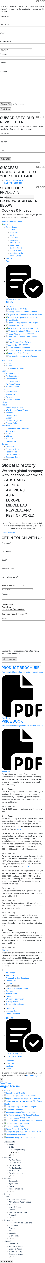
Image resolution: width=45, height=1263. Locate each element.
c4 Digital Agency (33, 1075)
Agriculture (10, 394)
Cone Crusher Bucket (33, 1120)
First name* (5, 16)
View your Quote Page (13, 180)
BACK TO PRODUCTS (13, 183)
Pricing (4, 402)
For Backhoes (11, 379)
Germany (14, 240)
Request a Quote (13, 449)
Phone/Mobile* (6, 41)
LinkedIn (9, 1068)
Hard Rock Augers (30, 323)
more (19, 829)
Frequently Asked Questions (17, 428)
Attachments (7, 360)
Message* (4, 71)
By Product (10, 306)
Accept (19, 222)
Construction (11, 392)
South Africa (15, 250)
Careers (9, 418)
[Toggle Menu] (1, 1080)
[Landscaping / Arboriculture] (13, 609)
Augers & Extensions (33, 314)
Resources (6, 426)
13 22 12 (9, 302)
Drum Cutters (25, 342)
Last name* (4, 24)
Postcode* (4, 54)
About (4, 405)
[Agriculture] (13, 607)
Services (9, 413)
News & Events (12, 415)
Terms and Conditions (15, 1004)
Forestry (9, 397)
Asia (12, 235)
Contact (5, 444)
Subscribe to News (14, 1056)
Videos (9, 436)
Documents (10, 431)
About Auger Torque (14, 407)
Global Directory (13, 454)
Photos (9, 433)
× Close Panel (6, 1261)
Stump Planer (24, 347)
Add (7, 261)
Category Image (17, 368)
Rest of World (16, 248)
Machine (5, 371)
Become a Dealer (13, 457)
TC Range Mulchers (32, 331)
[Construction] (13, 605)
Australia (14, 237)
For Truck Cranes (13, 384)
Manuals (9, 439)
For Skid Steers (12, 373)
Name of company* (10, 577)
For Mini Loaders (13, 386)
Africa (12, 230)
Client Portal (11, 441)
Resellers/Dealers (13, 399)
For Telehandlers (13, 381)
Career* (3, 63)
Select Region (11, 227)
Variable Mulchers (30, 328)
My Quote (10, 983)
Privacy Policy (12, 423)
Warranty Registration (15, 420)
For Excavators (12, 376)
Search (3, 197)
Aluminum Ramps (29, 356)
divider (9, 363)
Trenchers (20, 325)
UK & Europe (15, 256)
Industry (5, 389)
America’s (14, 232)
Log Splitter (22, 345)
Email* (2, 33)
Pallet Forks (22, 353)
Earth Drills (22, 309)
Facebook (10, 1061)
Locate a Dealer (12, 452)
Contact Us (10, 446)
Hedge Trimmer (27, 334)
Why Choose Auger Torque (17, 410)
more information (9, 222)
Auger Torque (5, 1083)
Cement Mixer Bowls (33, 350)
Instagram (10, 1063)
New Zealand (15, 245)
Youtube (9, 1066)
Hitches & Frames (29, 312)
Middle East (15, 243)
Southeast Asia (16, 253)
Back (16, 1152)
